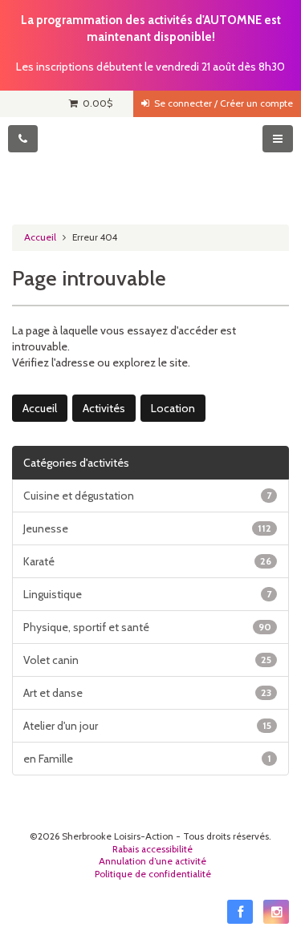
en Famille (147, 758)
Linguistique (147, 594)
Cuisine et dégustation (147, 495)
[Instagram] (276, 912)
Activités (104, 408)
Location (173, 408)
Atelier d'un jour (147, 725)
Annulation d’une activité (152, 861)
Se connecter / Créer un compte (221, 103)
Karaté (147, 561)
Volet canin (147, 660)
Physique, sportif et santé (147, 627)
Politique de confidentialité (153, 874)
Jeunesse (147, 528)
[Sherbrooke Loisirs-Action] (150, 165)
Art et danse (147, 693)
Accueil (40, 237)
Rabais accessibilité (152, 849)
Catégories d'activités (76, 462)
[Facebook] (240, 912)
